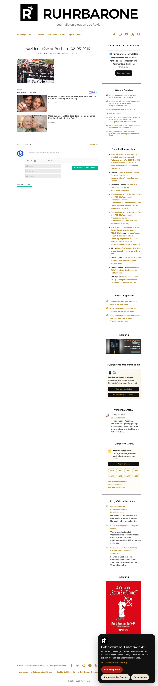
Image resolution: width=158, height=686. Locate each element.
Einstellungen (140, 677)
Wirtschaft (52, 34)
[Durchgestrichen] (38, 160)
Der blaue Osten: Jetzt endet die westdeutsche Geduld (124, 187)
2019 (136, 476)
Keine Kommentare (69, 53)
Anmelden (94, 144)
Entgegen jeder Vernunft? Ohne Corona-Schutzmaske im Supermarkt (123, 551)
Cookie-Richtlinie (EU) (66, 672)
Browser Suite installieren (124, 395)
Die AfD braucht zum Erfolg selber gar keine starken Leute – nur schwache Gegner (124, 280)
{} (55, 160)
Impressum (23, 672)
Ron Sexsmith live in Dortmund (122, 109)
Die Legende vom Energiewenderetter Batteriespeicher (118, 509)
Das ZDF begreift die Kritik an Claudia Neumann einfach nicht (126, 260)
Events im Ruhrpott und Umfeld (32, 665)
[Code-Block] (52, 160)
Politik (32, 34)
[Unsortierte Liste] (45, 160)
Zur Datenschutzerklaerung (114, 662)
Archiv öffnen (124, 464)
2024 (127, 470)
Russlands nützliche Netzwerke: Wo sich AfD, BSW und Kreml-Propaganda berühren (124, 103)
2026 (111, 470)
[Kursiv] (31, 160)
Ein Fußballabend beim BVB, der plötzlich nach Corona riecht (122, 96)
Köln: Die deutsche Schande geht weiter (124, 527)
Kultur (63, 34)
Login (79, 34)
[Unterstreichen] (35, 160)
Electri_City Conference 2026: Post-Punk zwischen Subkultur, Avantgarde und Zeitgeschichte (124, 119)
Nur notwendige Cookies (115, 677)
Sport (71, 34)
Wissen (41, 34)
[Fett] (28, 160)
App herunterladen (124, 389)
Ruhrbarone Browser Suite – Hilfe (94, 672)
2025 (119, 470)
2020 (127, 476)
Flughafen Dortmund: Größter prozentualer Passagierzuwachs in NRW (124, 133)
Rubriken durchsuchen (118, 481)
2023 (135, 470)
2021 (120, 476)
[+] (59, 160)
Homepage (21, 34)
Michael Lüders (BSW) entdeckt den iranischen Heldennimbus (124, 126)
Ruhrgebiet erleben (58, 665)
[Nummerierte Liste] (42, 160)
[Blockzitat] (48, 160)
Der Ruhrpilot (115, 113)
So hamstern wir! (118, 418)
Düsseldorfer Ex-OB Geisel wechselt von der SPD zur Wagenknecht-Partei (126, 205)
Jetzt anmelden (123, 73)
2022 (111, 476)
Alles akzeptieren (111, 669)
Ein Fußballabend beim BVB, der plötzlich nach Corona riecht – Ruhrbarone (124, 157)
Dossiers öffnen (115, 484)
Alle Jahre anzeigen (116, 487)
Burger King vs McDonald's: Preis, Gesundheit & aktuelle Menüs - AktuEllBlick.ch (125, 230)
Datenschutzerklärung (42, 672)
